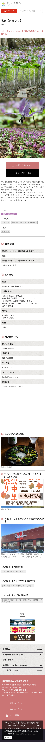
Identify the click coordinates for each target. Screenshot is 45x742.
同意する (8, 737)
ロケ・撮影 (14, 715)
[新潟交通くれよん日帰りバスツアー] (22, 630)
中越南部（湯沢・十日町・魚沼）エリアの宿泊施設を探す (20, 601)
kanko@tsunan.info (10, 377)
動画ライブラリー (17, 709)
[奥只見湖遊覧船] (22, 622)
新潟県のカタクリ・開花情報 (23, 222)
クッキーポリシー (33, 731)
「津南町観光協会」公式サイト (14, 386)
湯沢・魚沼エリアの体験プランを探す (16, 585)
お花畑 (4, 231)
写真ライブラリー (17, 703)
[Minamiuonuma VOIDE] (22, 638)
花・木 (4, 222)
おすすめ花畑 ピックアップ (12, 571)
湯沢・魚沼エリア (9, 214)
